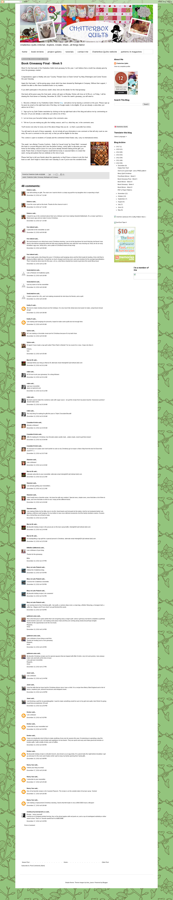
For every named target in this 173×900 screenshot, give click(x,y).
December (121, 165)
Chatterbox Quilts (32, 177)
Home (66, 862)
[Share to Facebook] (61, 174)
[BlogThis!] (57, 174)
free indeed (30, 227)
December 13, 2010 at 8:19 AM (36, 299)
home (24, 52)
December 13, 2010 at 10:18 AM (37, 404)
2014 (118, 152)
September (121, 199)
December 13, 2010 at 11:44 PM (37, 678)
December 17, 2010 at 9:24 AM (36, 770)
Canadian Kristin (32, 422)
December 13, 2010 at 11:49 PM (37, 692)
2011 (118, 160)
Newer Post (25, 862)
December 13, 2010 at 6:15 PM (36, 647)
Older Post (105, 862)
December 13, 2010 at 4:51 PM (36, 596)
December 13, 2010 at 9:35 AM (36, 354)
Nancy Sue (30, 765)
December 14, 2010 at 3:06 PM (36, 745)
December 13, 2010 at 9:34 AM (36, 336)
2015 (118, 149)
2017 (118, 146)
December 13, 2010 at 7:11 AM (36, 195)
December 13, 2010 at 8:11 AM (36, 264)
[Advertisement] (65, 844)
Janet (28, 673)
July (119, 204)
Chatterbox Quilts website (104, 52)
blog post (39, 146)
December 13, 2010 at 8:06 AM (36, 232)
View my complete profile (122, 66)
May (119, 210)
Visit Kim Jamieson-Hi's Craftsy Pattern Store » (131, 217)
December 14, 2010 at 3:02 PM (36, 717)
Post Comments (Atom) (37, 866)
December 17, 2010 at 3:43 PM (36, 821)
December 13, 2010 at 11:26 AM (37, 502)
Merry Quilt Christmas (124, 173)
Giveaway (40, 177)
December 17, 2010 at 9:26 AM (36, 794)
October (120, 196)
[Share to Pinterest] (63, 174)
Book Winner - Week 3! (125, 187)
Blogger (105, 882)
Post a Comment (29, 825)
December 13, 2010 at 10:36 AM (37, 439)
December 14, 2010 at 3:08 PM (36, 758)
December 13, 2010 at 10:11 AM (37, 365)
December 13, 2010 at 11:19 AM (37, 465)
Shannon (30, 459)
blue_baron (90, 882)
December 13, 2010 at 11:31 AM (37, 518)
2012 (118, 158)
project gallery (55, 52)
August (120, 202)
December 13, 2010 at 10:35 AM (37, 428)
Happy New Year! (123, 168)
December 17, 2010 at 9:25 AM (36, 782)
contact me (83, 52)
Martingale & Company (82, 83)
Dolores (29, 190)
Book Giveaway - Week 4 (126, 184)
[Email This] (54, 174)
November (121, 193)
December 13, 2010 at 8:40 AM (36, 324)
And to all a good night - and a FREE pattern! (132, 171)
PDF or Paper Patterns (125, 190)
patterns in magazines (131, 52)
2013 (118, 155)
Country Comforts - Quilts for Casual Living (53, 144)
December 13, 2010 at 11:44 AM (37, 529)
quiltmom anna (32, 616)
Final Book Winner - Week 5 (126, 176)
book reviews (37, 52)
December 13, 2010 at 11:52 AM (37, 541)
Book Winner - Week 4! (125, 182)
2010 (118, 163)
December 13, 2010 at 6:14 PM (36, 629)
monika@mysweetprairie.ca (36, 812)
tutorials (70, 52)
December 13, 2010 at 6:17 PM (36, 667)
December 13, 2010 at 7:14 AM (36, 221)
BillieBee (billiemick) (33, 548)
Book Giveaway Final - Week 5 (127, 179)
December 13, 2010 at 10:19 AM (37, 416)
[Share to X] (59, 174)
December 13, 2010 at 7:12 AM (36, 207)
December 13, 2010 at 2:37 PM (36, 561)
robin (28, 372)
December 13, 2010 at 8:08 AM (36, 248)
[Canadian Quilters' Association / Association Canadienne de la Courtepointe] (145, 279)
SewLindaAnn (31, 270)
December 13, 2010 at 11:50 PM (37, 706)
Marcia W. (30, 360)
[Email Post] (49, 174)
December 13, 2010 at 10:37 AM (37, 453)
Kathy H (29, 305)
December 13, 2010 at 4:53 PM (36, 610)
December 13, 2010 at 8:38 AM (36, 313)
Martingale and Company (51, 177)
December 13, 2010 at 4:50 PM (36, 573)
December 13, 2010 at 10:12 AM (37, 391)
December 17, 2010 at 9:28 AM (36, 805)
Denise (29, 712)
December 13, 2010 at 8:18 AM (36, 275)
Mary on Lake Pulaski (34, 567)
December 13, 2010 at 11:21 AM (37, 477)
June (119, 207)
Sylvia (29, 331)
